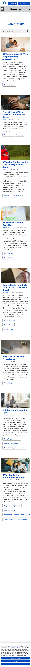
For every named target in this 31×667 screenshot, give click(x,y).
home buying (10, 85)
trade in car (19, 195)
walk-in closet (10, 329)
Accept (15, 661)
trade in (7, 195)
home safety (9, 258)
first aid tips (9, 253)
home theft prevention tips (15, 448)
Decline (15, 664)
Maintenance (6, 480)
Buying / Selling (7, 59)
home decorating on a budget (16, 519)
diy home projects (11, 510)
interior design (10, 320)
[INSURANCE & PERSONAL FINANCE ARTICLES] (15, 8)
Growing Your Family (8, 227)
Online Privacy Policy (15, 647)
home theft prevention (13, 443)
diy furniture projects (12, 506)
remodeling (9, 325)
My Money (5, 361)
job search (8, 135)
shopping (8, 383)
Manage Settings (15, 658)
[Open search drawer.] (28, 8)
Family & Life (6, 119)
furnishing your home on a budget (17, 515)
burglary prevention (12, 439)
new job (20, 135)
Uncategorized (6, 292)
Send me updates (24, 3)
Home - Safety (6, 415)
